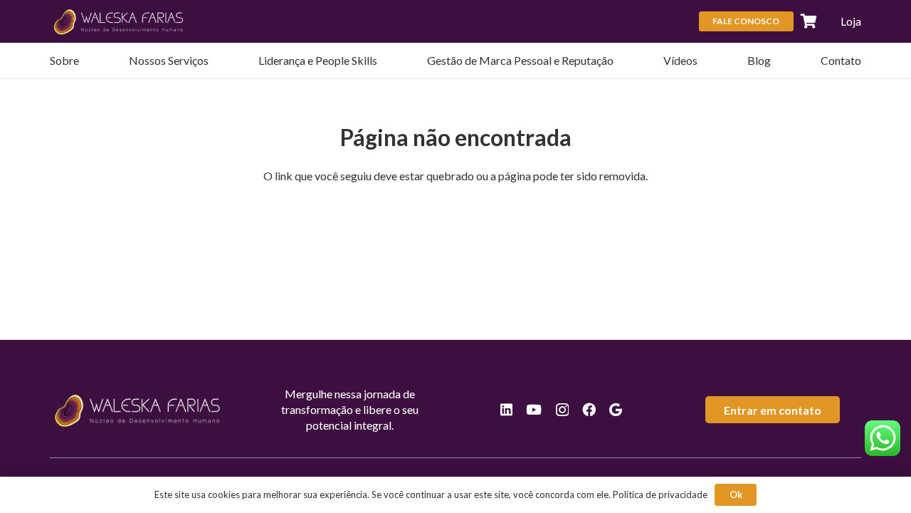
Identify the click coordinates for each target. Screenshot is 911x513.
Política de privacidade (660, 494)
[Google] (615, 409)
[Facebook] (589, 409)
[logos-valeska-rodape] (119, 21)
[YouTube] (534, 409)
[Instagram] (562, 410)
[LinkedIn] (506, 409)
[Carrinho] (809, 21)
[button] (216, 60)
